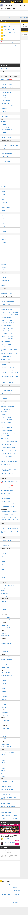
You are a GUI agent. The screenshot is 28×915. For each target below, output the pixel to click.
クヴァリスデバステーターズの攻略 (7, 322)
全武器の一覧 (3, 601)
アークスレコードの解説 (5, 341)
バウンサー (3, 574)
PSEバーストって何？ (5, 425)
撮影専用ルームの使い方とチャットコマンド (9, 459)
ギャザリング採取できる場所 (6, 153)
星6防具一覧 (3, 768)
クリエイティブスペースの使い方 (7, 393)
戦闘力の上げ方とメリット (7, 485)
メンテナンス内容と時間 (5, 82)
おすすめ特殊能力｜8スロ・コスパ (7, 781)
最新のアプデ (3, 8)
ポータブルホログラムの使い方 (7, 382)
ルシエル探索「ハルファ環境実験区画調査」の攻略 (9, 350)
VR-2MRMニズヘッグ (5, 590)
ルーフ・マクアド (4, 226)
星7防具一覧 (3, 770)
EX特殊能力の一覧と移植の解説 (7, 495)
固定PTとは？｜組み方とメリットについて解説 (9, 377)
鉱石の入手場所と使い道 (5, 150)
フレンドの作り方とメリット (6, 364)
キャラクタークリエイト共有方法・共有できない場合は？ (9, 798)
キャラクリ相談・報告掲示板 (6, 129)
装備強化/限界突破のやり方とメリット (8, 490)
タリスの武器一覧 (4, 691)
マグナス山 (3, 205)
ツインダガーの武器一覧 (5, 627)
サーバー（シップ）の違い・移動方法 (8, 473)
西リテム (2, 221)
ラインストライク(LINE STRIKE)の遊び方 (9, 387)
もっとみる (17, 45)
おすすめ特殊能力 (4, 97)
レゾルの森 (3, 210)
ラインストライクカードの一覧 (7, 390)
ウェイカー (3, 577)
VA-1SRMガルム (4, 588)
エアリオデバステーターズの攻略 (7, 317)
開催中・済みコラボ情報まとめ (7, 137)
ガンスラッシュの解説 (5, 744)
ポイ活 (9, 1)
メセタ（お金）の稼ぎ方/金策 (6, 419)
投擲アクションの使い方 (5, 464)
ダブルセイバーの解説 (5, 641)
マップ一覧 (3, 148)
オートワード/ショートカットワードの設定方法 (9, 373)
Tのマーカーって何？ (5, 438)
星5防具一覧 (3, 765)
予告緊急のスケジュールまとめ (9, 26)
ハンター (2, 556)
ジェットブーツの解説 (5, 728)
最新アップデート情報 (6, 79)
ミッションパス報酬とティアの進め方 (8, 447)
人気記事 (5, 24)
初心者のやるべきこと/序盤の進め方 (7, 406)
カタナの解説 (3, 704)
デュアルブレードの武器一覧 (6, 723)
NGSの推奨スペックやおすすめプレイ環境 (9, 818)
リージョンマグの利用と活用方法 (7, 430)
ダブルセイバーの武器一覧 (6, 643)
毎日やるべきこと (4, 111)
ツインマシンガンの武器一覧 (6, 675)
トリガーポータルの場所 (5, 158)
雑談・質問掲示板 (4, 121)
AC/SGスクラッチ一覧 (5, 116)
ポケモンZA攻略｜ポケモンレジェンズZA (19, 884)
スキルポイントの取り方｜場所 (7, 427)
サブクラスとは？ (4, 108)
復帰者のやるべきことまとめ (6, 73)
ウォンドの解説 (4, 696)
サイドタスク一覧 (4, 186)
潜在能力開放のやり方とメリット (7, 501)
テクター (2, 569)
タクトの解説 (3, 736)
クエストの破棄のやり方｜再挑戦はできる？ (9, 511)
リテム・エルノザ (4, 229)
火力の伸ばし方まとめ (5, 103)
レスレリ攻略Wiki (15, 902)
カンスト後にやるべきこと (6, 417)
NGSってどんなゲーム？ (5, 794)
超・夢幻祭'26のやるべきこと (9, 42)
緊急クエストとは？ (4, 291)
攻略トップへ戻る (4, 68)
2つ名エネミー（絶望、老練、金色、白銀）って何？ (9, 441)
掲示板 (15, 24)
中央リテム (3, 215)
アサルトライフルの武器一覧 (6, 659)
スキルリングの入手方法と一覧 (9, 32)
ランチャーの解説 (4, 664)
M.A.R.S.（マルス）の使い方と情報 (7, 585)
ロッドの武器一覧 (4, 683)
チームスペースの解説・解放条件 (7, 395)
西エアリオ (3, 191)
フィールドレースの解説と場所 (7, 338)
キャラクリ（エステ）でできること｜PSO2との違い (9, 809)
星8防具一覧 (3, 773)
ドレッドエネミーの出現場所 (6, 142)
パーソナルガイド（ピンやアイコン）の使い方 (9, 461)
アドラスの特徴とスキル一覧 (8, 29)
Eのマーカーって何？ (5, 435)
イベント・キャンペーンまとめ (7, 84)
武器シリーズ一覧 (4, 604)
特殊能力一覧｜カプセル (5, 784)
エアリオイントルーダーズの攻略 (7, 328)
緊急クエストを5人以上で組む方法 (7, 301)
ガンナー (2, 564)
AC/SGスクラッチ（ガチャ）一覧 (7, 545)
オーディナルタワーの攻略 (6, 344)
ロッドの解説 (3, 680)
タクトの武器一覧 (4, 738)
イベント (20, 8)
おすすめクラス (4, 550)
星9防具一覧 (3, 776)
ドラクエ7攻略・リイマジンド (17, 887)
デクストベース (4, 285)
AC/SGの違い (3, 542)
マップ (25, 8)
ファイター (3, 558)
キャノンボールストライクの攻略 (7, 336)
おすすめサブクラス (4, 553)
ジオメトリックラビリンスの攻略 (7, 330)
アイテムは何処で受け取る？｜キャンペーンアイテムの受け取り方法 (9, 470)
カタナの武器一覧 (4, 707)
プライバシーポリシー (21, 881)
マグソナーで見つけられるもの (7, 444)
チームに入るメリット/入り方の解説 (7, 367)
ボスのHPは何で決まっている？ (7, 514)
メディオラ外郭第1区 (5, 280)
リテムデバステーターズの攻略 (7, 320)
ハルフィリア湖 (4, 202)
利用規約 (13, 881)
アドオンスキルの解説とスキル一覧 (7, 503)
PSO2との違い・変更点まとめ (6, 803)
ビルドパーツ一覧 (4, 398)
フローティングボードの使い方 (7, 467)
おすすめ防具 (3, 95)
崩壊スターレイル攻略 (16, 890)
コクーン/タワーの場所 (5, 156)
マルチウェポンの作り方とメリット (7, 498)
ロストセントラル (4, 269)
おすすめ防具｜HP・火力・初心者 (7, 752)
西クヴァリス (3, 242)
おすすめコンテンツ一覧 (5, 100)
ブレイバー (3, 572)
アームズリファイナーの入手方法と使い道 (9, 526)
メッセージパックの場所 (5, 161)
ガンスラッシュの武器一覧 (6, 746)
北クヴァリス (3, 244)
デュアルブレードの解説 (5, 720)
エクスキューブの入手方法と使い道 (7, 535)
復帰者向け (15, 8)
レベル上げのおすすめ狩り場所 (7, 105)
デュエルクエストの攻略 (5, 346)
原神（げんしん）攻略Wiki (16, 894)
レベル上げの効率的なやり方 (6, 409)
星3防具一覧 (3, 760)
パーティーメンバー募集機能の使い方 (8, 380)
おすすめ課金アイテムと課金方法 (7, 540)
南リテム (2, 218)
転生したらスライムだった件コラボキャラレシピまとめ (11, 35)
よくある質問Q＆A (4, 476)
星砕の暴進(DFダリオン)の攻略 (6, 359)
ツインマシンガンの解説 (5, 672)
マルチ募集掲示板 (4, 132)
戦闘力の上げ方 (4, 411)
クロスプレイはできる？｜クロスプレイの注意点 (9, 816)
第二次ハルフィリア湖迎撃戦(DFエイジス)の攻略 (9, 353)
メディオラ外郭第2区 (5, 283)
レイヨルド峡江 (4, 264)
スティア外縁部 (4, 275)
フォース (2, 566)
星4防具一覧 (3, 762)
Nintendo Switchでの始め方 (6, 812)
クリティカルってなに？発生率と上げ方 (8, 517)
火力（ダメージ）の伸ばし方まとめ (7, 506)
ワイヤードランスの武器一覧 (6, 619)
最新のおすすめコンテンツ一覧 (7, 309)
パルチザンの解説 (4, 633)
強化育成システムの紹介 (5, 487)
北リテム (2, 223)
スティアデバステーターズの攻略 (7, 325)
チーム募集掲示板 (4, 124)
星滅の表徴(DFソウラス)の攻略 (6, 356)
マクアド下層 (3, 231)
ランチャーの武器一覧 (5, 667)
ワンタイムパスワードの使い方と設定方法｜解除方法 (9, 450)
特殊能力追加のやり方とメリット (7, 493)
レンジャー (3, 561)
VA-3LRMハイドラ (4, 593)
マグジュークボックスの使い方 (7, 456)
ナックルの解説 (4, 649)
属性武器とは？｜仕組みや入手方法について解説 (9, 520)
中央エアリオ (3, 199)
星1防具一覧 (3, 754)
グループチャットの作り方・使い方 (7, 370)
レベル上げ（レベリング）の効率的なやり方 (9, 482)
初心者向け (9, 8)
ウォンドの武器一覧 (4, 699)
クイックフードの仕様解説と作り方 (7, 422)
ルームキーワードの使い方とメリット (8, 453)
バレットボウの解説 (4, 712)
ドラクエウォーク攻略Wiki (16, 892)
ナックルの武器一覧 (4, 651)
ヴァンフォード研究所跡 (5, 207)
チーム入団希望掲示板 (5, 127)
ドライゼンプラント (4, 277)
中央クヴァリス (4, 236)
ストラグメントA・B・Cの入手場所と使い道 (9, 528)
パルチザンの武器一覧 (5, 635)
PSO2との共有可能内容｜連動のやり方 (8, 806)
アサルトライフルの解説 (5, 656)
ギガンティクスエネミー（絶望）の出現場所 (9, 145)
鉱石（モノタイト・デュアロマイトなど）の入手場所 (9, 532)
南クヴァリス (3, 239)
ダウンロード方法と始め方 (6, 800)
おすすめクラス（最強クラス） (7, 92)
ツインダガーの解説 (4, 625)
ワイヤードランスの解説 (5, 617)
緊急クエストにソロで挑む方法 (7, 298)
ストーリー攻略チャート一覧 (6, 166)
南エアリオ (3, 197)
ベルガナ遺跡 (3, 267)
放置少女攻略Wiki (15, 899)
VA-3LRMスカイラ (4, 596)
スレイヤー (3, 580)
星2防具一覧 (3, 757)
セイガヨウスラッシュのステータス (10, 39)
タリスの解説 (3, 688)
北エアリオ (3, 194)
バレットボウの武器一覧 (5, 715)
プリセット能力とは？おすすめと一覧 (8, 433)
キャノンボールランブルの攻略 (7, 333)
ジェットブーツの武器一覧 (6, 731)
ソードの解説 (3, 609)
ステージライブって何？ (5, 304)
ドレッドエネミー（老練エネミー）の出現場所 (9, 312)
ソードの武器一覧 (4, 612)
